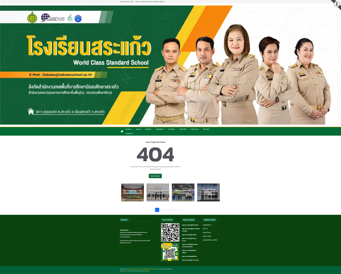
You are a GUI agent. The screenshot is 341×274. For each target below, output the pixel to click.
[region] (170, 65)
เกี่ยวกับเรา (128, 129)
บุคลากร (138, 129)
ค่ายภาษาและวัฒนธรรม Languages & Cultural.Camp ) (153, 2)
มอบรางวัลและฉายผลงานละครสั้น (158, 191)
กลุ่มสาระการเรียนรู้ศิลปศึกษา (189, 256)
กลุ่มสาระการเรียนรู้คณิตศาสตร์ (190, 225)
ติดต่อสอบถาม (129, 133)
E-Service (148, 129)
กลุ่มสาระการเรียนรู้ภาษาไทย (189, 235)
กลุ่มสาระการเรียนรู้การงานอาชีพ (190, 260)
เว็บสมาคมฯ (206, 129)
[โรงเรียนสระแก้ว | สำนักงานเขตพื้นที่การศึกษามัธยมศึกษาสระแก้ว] (122, 131)
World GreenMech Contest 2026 (183, 191)
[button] (163, 122)
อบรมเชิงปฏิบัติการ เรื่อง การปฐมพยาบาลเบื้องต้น (132, 191)
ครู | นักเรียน (171, 129)
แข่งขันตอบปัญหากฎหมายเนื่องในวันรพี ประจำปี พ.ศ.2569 (208, 192)
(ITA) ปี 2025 (182, 129)
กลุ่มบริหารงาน (194, 129)
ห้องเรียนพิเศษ (159, 129)
